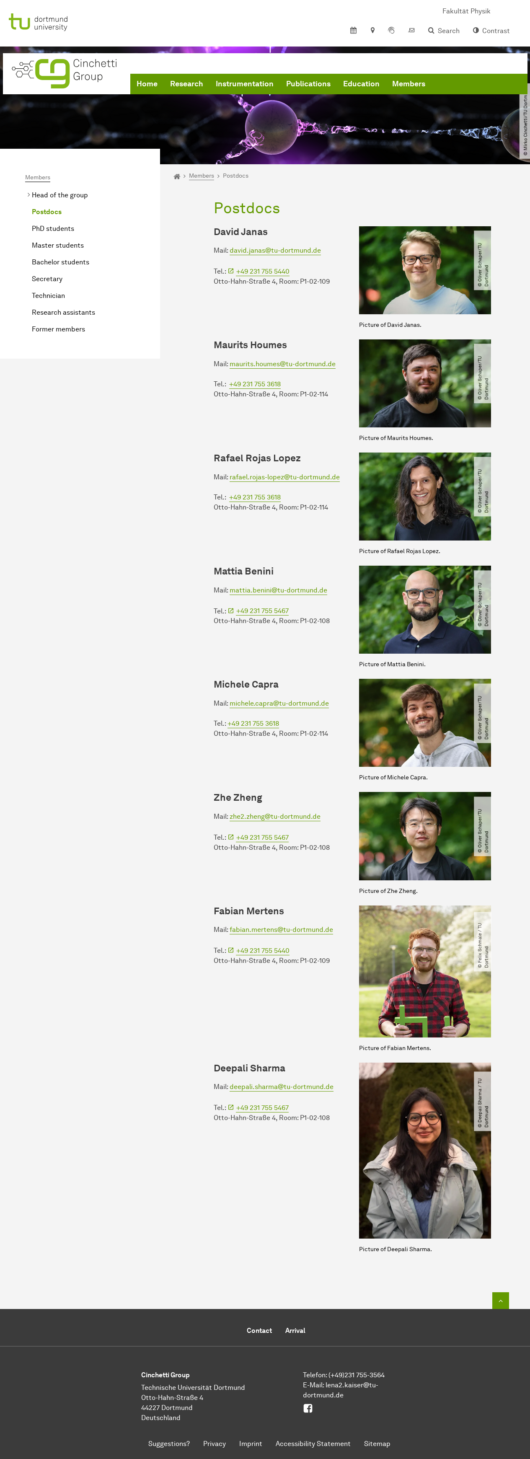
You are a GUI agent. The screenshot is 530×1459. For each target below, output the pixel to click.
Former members (58, 329)
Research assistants (63, 312)
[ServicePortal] (391, 31)
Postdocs (47, 212)
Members (408, 83)
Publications (308, 83)
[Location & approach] (372, 31)
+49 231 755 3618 (255, 384)
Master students (58, 245)
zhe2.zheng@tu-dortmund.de (275, 816)
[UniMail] (411, 31)
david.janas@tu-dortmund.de (275, 250)
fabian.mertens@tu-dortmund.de (281, 930)
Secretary (47, 279)
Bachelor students (60, 262)
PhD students (53, 229)
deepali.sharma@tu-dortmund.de (282, 1087)
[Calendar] (353, 31)
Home (147, 83)
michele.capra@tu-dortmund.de (279, 703)
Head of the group (60, 195)
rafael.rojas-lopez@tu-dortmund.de (285, 477)
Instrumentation (245, 83)
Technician (48, 296)
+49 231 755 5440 (263, 271)
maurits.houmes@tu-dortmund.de (283, 364)
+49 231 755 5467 (262, 611)
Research (186, 83)
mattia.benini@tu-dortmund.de (278, 590)
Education (361, 83)
